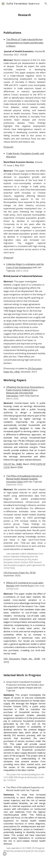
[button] (3, 3)
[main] (24, 15)
